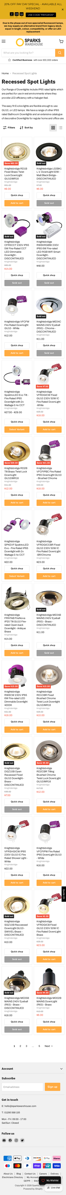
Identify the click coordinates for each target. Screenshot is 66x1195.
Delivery (55, 1174)
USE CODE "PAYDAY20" (41, 14)
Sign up (53, 1087)
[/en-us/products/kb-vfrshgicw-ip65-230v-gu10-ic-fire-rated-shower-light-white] (17, 831)
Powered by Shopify (33, 1189)
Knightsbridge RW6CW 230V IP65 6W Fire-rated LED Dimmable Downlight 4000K (15, 698)
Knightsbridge (10, 182)
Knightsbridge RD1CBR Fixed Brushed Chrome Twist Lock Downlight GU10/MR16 (48, 698)
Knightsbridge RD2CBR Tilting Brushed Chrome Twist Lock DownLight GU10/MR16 (49, 775)
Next (47, 1046)
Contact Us (30, 1174)
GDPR (27, 1181)
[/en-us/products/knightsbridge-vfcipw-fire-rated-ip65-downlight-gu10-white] (49, 831)
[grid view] (53, 127)
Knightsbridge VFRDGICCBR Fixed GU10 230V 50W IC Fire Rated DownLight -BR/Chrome (48, 548)
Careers (43, 1174)
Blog (18, 1174)
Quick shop (17, 195)
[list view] (60, 127)
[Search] (59, 53)
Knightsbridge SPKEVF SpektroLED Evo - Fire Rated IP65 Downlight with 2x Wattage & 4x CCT (16, 548)
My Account (32, 1177)
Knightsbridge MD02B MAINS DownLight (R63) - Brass (49, 1001)
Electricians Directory (12, 1177)
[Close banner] (62, 9)
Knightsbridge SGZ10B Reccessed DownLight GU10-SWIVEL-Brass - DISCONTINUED (16, 928)
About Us (8, 1174)
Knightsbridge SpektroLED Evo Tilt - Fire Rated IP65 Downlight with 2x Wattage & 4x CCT (16, 398)
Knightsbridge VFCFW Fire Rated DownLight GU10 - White (16, 325)
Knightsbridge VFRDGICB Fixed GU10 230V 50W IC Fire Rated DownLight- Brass (49, 928)
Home (5, 73)
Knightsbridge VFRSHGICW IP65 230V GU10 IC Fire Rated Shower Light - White (15, 855)
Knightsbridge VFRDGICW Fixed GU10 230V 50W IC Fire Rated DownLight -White (48, 398)
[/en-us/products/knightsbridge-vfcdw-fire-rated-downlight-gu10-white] (17, 305)
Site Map (38, 1181)
